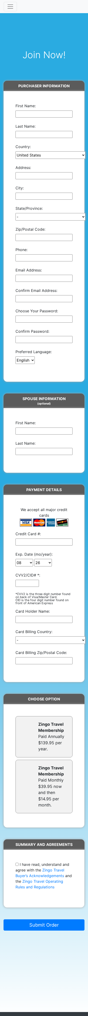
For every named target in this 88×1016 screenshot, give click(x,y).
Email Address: (28, 270)
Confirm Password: (32, 331)
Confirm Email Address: (36, 290)
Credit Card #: (28, 533)
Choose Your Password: (36, 311)
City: (19, 188)
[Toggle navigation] (10, 6)
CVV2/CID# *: (27, 575)
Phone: (21, 249)
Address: (23, 167)
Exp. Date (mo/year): (34, 554)
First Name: (25, 105)
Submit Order (44, 925)
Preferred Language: (33, 351)
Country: (23, 146)
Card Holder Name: (32, 611)
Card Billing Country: (33, 631)
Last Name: (25, 126)
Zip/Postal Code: (30, 229)
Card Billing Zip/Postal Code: (41, 652)
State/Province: (29, 208)
